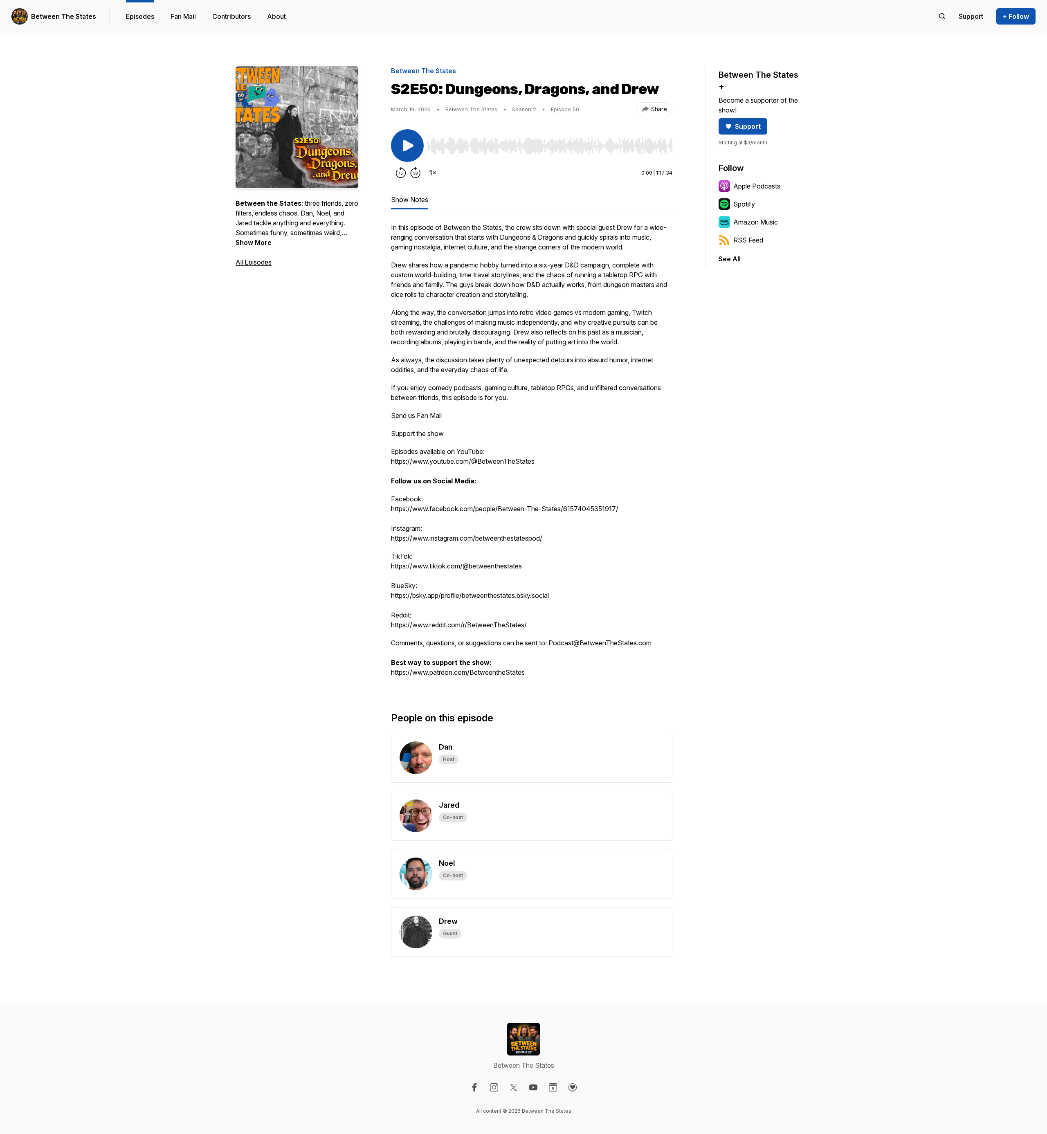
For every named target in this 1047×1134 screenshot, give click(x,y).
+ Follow (1016, 16)
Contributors (231, 16)
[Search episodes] (942, 16)
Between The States (63, 16)
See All (730, 259)
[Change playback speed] (433, 172)
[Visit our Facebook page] (474, 1087)
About (276, 16)
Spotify (744, 204)
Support (748, 126)
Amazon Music (755, 222)
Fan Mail (183, 16)
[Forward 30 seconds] (415, 172)
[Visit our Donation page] (572, 1087)
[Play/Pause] (407, 145)
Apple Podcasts (756, 186)
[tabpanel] (531, 453)
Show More (254, 242)
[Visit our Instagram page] (494, 1087)
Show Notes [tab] (409, 199)
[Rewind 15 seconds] (401, 172)
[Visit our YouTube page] (533, 1087)
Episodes (140, 16)
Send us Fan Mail (416, 415)
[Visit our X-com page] (514, 1087)
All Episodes (254, 262)
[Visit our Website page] (553, 1087)
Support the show (417, 433)
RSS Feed (748, 240)
